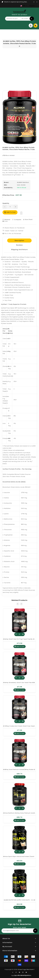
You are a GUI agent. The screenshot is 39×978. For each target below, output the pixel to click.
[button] (21, 212)
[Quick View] (22, 634)
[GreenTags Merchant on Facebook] (16, 972)
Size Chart (28, 219)
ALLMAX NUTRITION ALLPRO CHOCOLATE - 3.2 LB (19, 900)
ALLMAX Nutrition (23, 182)
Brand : (6, 182)
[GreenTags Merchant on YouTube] (26, 972)
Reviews (19, 245)
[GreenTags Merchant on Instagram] (22, 972)
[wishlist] (16, 634)
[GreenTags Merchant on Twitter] (12, 972)
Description (19, 241)
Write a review (9, 155)
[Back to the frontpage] (19, 46)
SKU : (6, 185)
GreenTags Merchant (26, 969)
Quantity (5, 203)
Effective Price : (8, 196)
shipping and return (19, 250)
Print (6, 221)
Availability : (8, 188)
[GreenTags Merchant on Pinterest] (19, 972)
